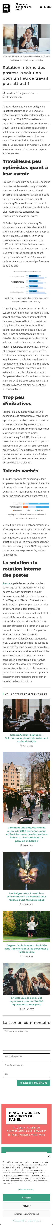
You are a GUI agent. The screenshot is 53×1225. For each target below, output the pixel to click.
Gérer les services (25, 1189)
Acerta (6, 583)
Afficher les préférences (26, 1213)
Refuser (26, 1205)
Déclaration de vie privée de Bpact (27, 1221)
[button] (48, 1156)
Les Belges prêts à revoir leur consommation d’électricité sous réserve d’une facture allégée (26, 896)
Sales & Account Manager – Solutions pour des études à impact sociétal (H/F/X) (26, 738)
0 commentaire (15, 97)
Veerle (10, 93)
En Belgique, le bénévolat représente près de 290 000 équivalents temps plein (26, 1001)
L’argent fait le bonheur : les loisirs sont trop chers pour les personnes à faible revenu (26, 948)
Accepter (26, 1197)
